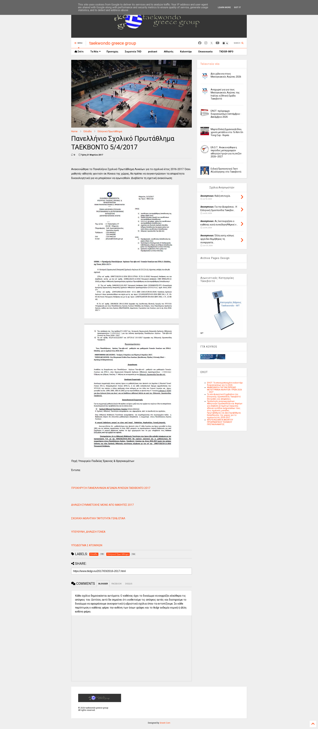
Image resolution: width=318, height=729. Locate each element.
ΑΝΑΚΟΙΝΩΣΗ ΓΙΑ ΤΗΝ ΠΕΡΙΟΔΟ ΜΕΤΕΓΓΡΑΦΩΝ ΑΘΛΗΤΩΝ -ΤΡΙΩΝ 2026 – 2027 (224, 389)
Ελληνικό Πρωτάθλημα (110, 131)
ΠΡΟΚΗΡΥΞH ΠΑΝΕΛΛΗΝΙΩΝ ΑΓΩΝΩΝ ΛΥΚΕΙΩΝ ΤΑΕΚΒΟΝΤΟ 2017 (110, 488)
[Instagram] (205, 43)
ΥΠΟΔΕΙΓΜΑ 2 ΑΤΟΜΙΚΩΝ (86, 545)
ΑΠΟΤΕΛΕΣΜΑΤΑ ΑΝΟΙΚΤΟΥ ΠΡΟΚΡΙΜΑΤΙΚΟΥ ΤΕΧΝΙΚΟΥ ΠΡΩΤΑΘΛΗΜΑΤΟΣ (220, 422)
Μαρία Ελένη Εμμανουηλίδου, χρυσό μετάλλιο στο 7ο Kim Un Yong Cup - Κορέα (227, 132)
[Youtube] (217, 43)
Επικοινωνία (205, 51)
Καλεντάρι (186, 51)
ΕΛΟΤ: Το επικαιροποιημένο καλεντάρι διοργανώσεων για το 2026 (225, 384)
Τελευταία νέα (209, 63)
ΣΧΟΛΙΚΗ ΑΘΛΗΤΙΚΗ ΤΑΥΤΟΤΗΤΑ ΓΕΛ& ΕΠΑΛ (98, 518)
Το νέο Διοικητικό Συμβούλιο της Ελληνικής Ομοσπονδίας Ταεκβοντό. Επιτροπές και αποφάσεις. (224, 396)
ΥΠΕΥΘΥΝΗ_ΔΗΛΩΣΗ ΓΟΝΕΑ (88, 531)
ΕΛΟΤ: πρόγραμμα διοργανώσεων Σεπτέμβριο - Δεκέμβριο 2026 (226, 114)
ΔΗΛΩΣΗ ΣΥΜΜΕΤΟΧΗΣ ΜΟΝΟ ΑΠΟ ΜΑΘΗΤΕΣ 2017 (102, 504)
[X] (211, 43)
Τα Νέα (94, 51)
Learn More (224, 7)
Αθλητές (168, 51)
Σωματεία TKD (133, 51)
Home (74, 131)
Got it (237, 7)
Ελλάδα (88, 131)
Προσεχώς (112, 51)
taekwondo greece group (112, 43)
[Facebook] (199, 43)
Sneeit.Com (165, 723)
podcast (152, 51)
